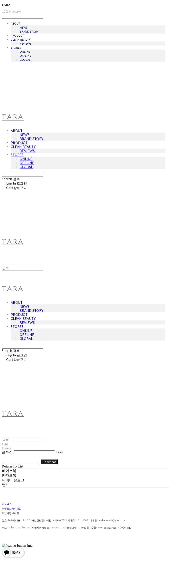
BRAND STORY (29, 31)
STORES (16, 48)
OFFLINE (25, 56)
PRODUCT (17, 35)
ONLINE (25, 52)
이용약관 (7, 503)
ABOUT (15, 23)
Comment (49, 462)
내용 (59, 452)
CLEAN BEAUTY (21, 39)
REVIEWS (25, 44)
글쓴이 (7, 452)
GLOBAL (25, 60)
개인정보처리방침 (11, 508)
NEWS (24, 27)
